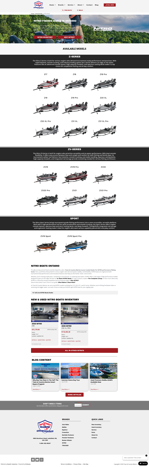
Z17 (45, 74)
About (80, 5)
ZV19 (45, 167)
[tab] (74, 292)
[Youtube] (37, 460)
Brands (60, 5)
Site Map (85, 464)
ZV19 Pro (74, 167)
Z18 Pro (103, 74)
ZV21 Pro (103, 190)
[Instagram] (41, 460)
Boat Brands (38, 13)
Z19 (45, 98)
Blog (96, 5)
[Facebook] (33, 460)
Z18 (74, 74)
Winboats (27, 464)
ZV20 (103, 167)
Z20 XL (103, 98)
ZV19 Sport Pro (74, 236)
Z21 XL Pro (103, 121)
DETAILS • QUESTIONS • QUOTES (41, 340)
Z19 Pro (74, 98)
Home (32, 13)
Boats (52, 5)
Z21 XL (74, 121)
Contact (89, 5)
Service (70, 5)
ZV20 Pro (45, 190)
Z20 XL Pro (45, 121)
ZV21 (74, 190)
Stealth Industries (12, 464)
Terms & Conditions (66, 464)
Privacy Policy (77, 464)
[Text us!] (143, 464)
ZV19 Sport (46, 236)
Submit (85, 405)
